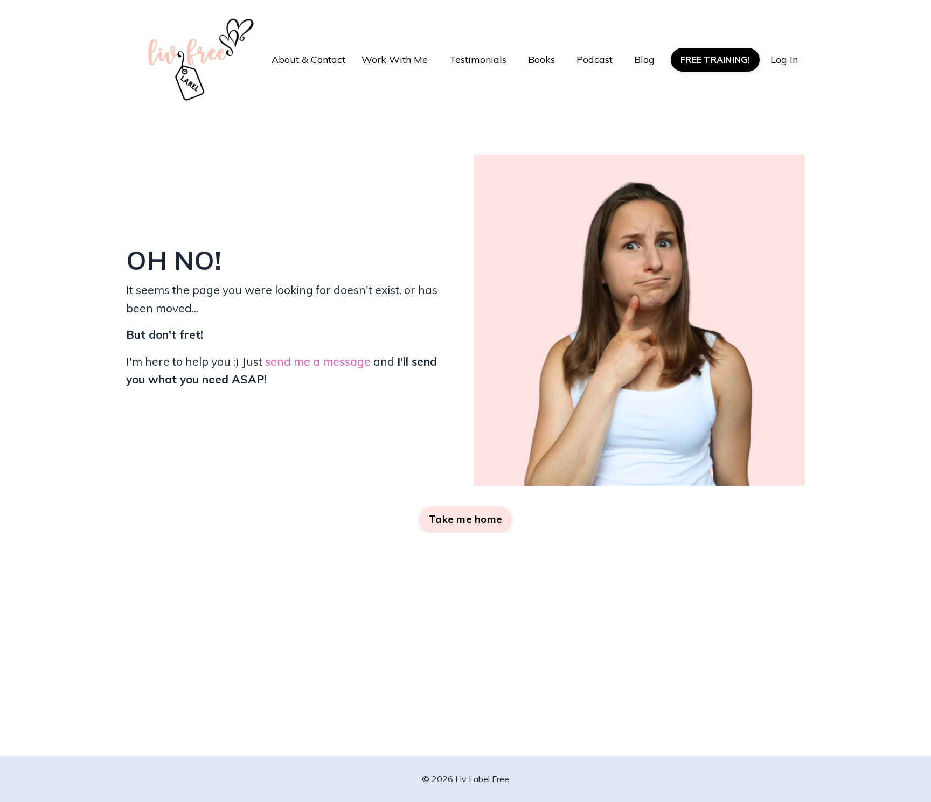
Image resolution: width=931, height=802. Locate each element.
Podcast (594, 59)
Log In (784, 59)
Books (541, 59)
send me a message (318, 361)
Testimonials (477, 59)
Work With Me (395, 59)
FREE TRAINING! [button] (715, 59)
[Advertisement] (465, 662)
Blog (644, 59)
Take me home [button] (465, 519)
